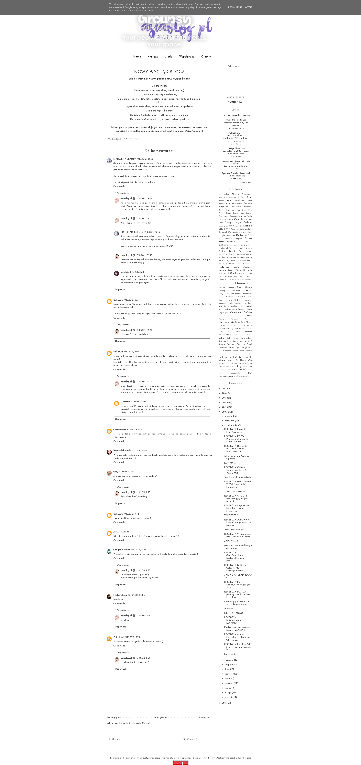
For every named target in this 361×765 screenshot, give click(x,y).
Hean (232, 261)
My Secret (224, 306)
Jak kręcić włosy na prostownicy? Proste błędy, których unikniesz (236, 138)
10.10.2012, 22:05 (136, 595)
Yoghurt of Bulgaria (243, 363)
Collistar (248, 222)
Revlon (230, 332)
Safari (249, 335)
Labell (249, 277)
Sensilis (222, 344)
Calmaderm (223, 216)
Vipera (222, 360)
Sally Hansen (233, 338)
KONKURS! (230, 463)
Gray (115, 472)
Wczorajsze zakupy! (234, 530)
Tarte (236, 354)
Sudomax (227, 351)
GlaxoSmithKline (235, 254)
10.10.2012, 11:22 (134, 430)
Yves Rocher (231, 367)
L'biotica (241, 273)
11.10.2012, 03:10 (133, 637)
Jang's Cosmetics (242, 267)
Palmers (222, 319)
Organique (223, 313)
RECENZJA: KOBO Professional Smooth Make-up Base (236, 439)
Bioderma (248, 207)
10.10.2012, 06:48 (144, 199)
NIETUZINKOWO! (233, 613)
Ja (114, 532)
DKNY (227, 229)
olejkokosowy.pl (242, 376)
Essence (248, 238)
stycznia (229, 697)
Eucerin (237, 242)
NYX (221, 309)
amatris (125, 272)
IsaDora (223, 264)
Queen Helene (245, 329)
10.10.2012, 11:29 (139, 451)
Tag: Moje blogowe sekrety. (238, 477)
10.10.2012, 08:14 (131, 300)
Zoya (245, 367)
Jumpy (230, 270)
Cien (236, 219)
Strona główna (159, 718)
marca (228, 688)
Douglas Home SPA (227, 235)
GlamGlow (223, 254)
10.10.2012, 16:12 (131, 514)
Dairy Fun (234, 229)
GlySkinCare (247, 254)
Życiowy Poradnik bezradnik (236, 173)
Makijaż (153, 56)
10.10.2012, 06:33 (145, 159)
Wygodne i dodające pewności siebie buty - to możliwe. (236, 123)
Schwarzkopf (246, 338)
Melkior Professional (228, 297)
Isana (231, 264)
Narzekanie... (230, 654)
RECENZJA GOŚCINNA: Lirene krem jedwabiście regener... (237, 522)
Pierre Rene (240, 322)
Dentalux (248, 229)
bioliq (250, 370)
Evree (229, 245)
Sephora (231, 344)
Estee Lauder (226, 242)
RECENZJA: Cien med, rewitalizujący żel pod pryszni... (236, 498)
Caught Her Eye (121, 550)
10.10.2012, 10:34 (131, 352)
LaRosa (242, 277)
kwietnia (229, 683)
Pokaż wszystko (246, 182)
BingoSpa (223, 207)
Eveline (222, 245)
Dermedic (233, 232)
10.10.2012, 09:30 (144, 330)
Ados (226, 194)
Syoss (230, 354)
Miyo (239, 300)
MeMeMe (247, 294)
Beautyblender (235, 204)
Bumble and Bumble (243, 213)
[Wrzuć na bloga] (111, 139)
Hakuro (249, 257)
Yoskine (222, 367)
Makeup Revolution (227, 291)
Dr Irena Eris (244, 235)
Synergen (222, 354)
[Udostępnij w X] (114, 139)
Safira (221, 338)
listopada (230, 421)
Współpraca (186, 56)
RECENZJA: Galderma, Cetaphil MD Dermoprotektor (235, 568)
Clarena (243, 219)
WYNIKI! (228, 609)
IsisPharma (247, 264)
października (231, 425)
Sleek (249, 344)
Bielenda (248, 204)
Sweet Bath (238, 351)
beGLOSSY (239, 369)
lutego (228, 693)
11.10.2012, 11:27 (143, 492)
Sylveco (249, 351)
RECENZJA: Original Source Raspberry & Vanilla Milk (235, 470)
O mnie (206, 56)
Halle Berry (224, 261)
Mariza (248, 290)
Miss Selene (243, 297)
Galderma (223, 251)
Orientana (235, 312)
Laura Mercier (235, 280)
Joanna (222, 270)
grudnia (229, 416)
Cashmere (233, 216)
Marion (239, 291)
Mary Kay (224, 294)
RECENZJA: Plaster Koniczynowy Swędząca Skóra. (237, 585)
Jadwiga (224, 267)
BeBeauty (223, 204)
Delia (242, 229)
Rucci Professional (238, 335)
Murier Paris (247, 303)
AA (220, 194)
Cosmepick (223, 226)
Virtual (231, 360)
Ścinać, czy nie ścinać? (235, 491)
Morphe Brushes (234, 303)
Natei (234, 309)
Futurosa (248, 248)
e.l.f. (220, 373)
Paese (249, 316)
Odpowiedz (119, 186)
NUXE (249, 306)
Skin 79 (241, 344)
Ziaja (239, 366)
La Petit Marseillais (228, 277)
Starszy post (204, 718)
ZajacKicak (119, 637)
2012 (224, 412)
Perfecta (248, 319)
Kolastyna (223, 273)
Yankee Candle (226, 363)
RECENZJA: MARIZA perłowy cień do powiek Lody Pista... (237, 594)
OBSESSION (235, 133)
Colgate (238, 223)
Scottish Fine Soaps (228, 341)
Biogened (223, 210)
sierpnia (229, 665)
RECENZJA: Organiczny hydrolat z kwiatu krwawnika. (236, 508)
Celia (249, 216)
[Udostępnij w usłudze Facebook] (117, 139)
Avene (221, 200)
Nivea (241, 309)
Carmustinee (119, 430)
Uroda (168, 56)
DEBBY (247, 226)
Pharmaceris (226, 322)
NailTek (227, 310)
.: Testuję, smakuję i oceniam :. (236, 116)
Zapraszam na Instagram (236, 166)
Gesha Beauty (245, 251)
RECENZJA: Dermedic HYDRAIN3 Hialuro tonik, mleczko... (235, 449)
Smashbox (223, 348)
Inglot (249, 261)
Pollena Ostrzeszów (242, 325)
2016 (224, 393)
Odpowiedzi (123, 193)
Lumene (231, 287)
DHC (221, 229)
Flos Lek (239, 248)
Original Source (227, 316)
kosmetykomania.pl (227, 376)
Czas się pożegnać (236, 176)
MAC (239, 287)
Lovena (222, 287)
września (229, 660)
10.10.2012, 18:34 (138, 550)
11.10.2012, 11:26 (143, 658)
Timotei (243, 354)
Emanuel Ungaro (233, 239)
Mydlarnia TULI (238, 306)
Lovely (249, 284)
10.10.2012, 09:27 (144, 255)
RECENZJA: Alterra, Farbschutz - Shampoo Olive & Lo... (237, 637)
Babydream (239, 200)
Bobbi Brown (241, 210)
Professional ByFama (228, 329)
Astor (249, 197)
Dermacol (223, 232)
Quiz (221, 332)
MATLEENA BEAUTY (124, 159)
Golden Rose (224, 257)
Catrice (242, 216)
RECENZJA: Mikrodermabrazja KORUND (234, 620)
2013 (224, 407)
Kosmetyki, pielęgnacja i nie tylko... (236, 162)
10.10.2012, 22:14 (144, 616)
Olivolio (249, 310)
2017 (224, 389)
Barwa (249, 200)
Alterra (235, 194)
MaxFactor (236, 294)
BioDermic (236, 207)
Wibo (250, 360)
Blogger (247, 758)
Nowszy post (114, 718)
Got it (248, 7)
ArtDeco (241, 197)
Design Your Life (236, 149)
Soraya (231, 347)
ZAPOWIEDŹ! (231, 515)
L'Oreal (232, 273)
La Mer (249, 273)
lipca (227, 669)
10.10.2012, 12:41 (137, 272)
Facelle (235, 245)
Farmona (243, 245)
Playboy (222, 325)
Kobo (250, 270)
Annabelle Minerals (227, 197)
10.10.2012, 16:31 (123, 532)
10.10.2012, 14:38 (127, 472)
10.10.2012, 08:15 (152, 232)
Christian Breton (226, 219)
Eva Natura (247, 242)
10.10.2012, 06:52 (144, 218)
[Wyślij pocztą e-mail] (109, 139)
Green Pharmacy (237, 258)
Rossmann (224, 335)
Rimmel (248, 332)
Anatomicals (247, 194)
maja (227, 678)
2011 (224, 703)
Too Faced (229, 357)
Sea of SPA (245, 341)
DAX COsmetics (235, 226)
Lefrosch (229, 284)
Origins (241, 316)
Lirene (240, 283)
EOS (220, 239)
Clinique (229, 222)
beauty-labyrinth (122, 451)
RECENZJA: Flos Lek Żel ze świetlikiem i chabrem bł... (237, 647)
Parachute (235, 319)
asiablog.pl (126, 199)
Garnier (233, 251)
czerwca (229, 674)
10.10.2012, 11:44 (138, 402)
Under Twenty (243, 357)
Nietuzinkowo (120, 595)
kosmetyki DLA (242, 373)
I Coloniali (241, 261)
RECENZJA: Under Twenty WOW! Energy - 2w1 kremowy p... (237, 484)
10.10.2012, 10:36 (144, 382)
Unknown (118, 300)
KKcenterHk (240, 270)
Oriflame (248, 312)
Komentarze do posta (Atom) (134, 723)
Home (137, 56)
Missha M (231, 300)
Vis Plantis (240, 360)
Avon (228, 200)
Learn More (235, 7)
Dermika (242, 232)
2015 (224, 398)
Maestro (248, 287)
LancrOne (223, 280)
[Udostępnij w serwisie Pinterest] (119, 139)
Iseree (238, 264)
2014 (224, 403)
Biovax (231, 210)
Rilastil (238, 332)
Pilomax (249, 322)
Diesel (249, 232)
